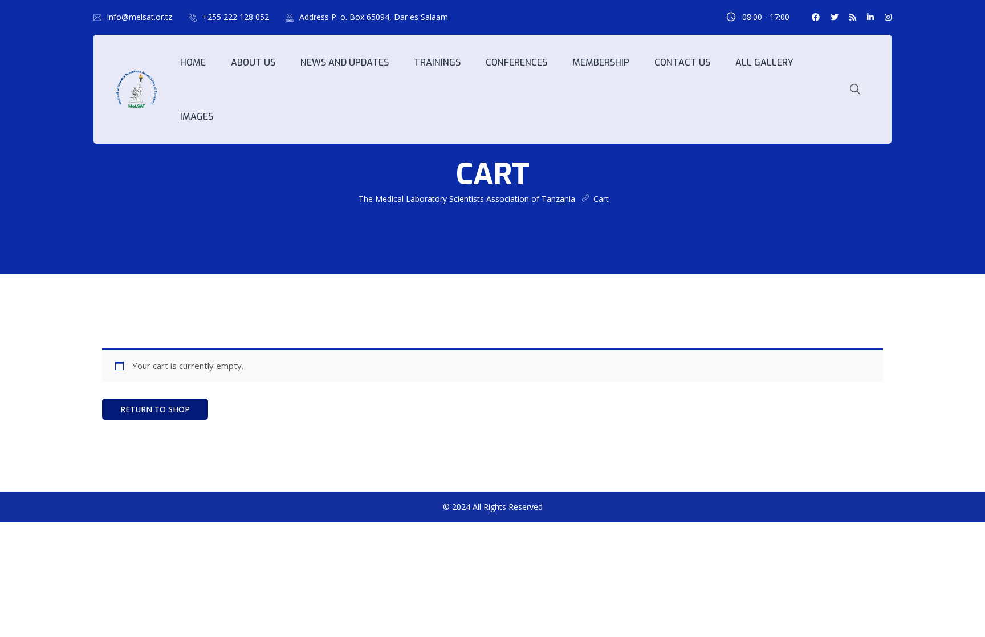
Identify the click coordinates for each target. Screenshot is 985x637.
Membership (600, 62)
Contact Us (682, 62)
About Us (253, 62)
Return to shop (155, 409)
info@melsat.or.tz (139, 16)
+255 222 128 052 (235, 16)
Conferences (516, 62)
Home (193, 62)
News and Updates (344, 62)
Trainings (437, 62)
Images (196, 117)
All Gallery (764, 62)
